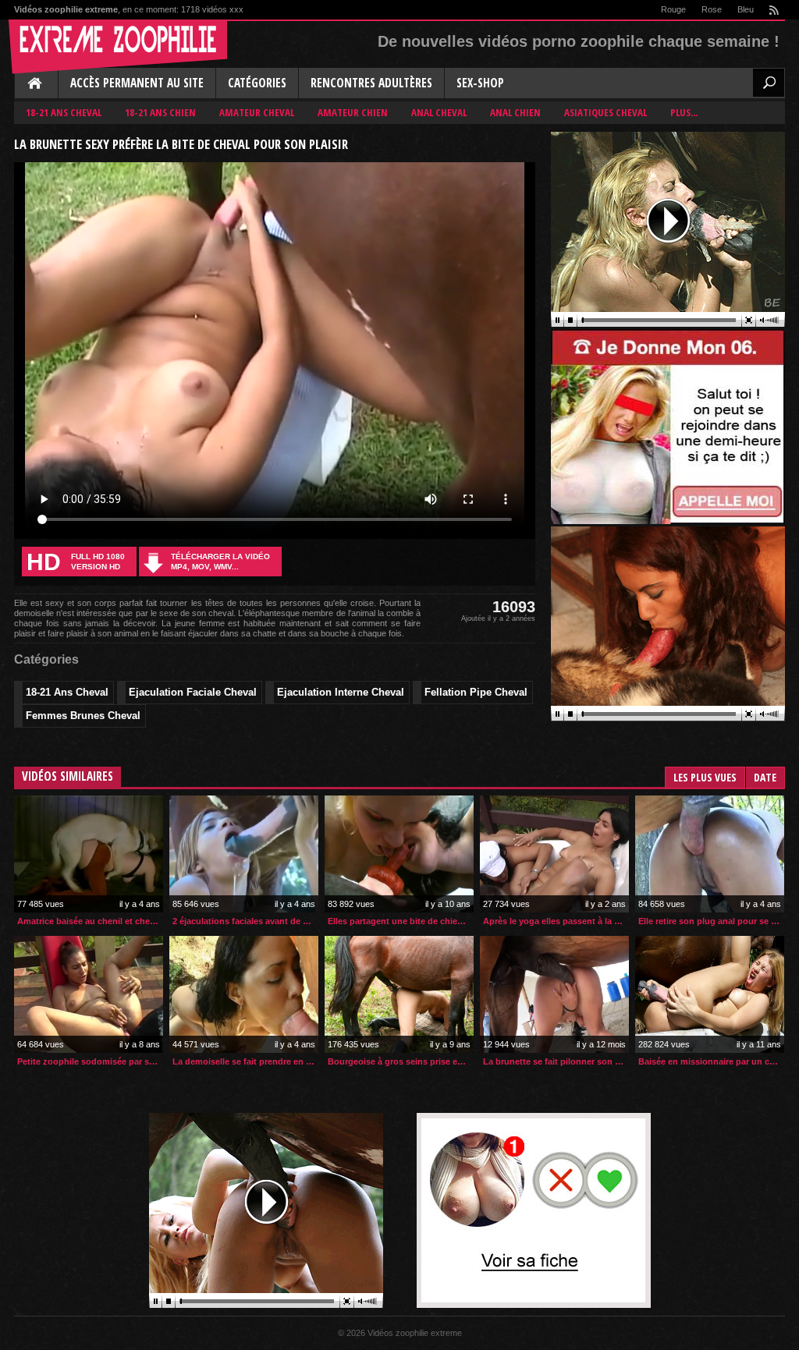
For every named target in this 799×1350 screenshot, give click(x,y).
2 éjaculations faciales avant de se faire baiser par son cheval (245, 921)
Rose (711, 9)
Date (765, 777)
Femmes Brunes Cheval (83, 715)
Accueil (36, 84)
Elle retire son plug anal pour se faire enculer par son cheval (711, 921)
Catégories (257, 83)
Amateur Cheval (256, 112)
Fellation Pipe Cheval (475, 692)
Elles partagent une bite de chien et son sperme (401, 921)
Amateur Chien (353, 112)
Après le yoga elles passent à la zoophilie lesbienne (556, 921)
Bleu (745, 9)
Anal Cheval (439, 112)
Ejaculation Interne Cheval (340, 692)
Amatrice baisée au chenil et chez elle (90, 921)
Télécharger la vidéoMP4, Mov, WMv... (220, 561)
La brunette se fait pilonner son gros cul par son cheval (556, 1061)
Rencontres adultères (371, 83)
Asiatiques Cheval (605, 112)
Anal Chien (515, 112)
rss (773, 9)
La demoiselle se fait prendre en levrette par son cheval (245, 1061)
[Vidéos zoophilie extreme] (118, 46)
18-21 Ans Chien (160, 112)
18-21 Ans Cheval (63, 112)
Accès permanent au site (137, 83)
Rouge (673, 9)
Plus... (684, 112)
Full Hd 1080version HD (76, 562)
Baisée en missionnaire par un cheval (711, 1061)
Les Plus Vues (705, 777)
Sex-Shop (480, 83)
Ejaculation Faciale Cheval (193, 692)
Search (768, 83)
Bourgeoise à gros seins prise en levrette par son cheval (401, 1061)
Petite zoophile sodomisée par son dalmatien (90, 1061)
